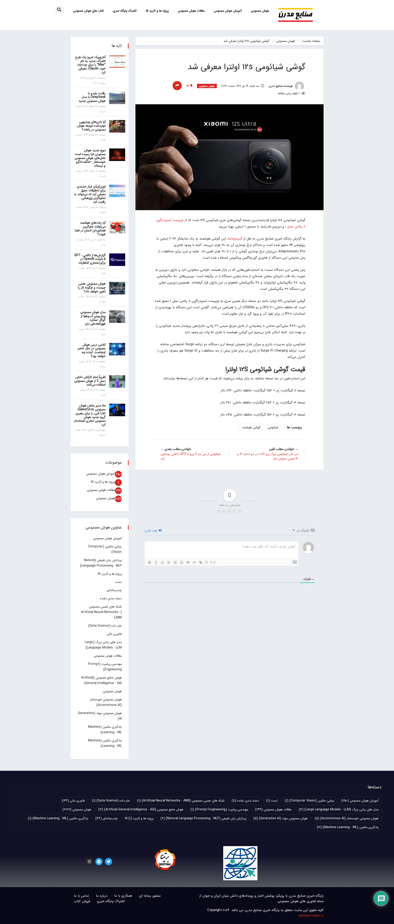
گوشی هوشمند (251, 427)
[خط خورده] (169, 562)
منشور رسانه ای (150, 895)
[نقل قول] (188, 562)
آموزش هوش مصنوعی (228, 10)
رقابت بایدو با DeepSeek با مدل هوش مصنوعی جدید (92, 97)
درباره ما (101, 895)
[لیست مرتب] (175, 562)
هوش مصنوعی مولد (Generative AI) (280, 818)
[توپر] (149, 562)
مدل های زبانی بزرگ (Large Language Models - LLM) (338, 809)
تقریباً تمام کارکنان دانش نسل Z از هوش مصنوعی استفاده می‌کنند (90, 381)
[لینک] (200, 562)
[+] (212, 562)
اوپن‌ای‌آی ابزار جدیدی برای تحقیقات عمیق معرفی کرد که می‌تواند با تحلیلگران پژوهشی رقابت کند (90, 194)
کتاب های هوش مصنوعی (88, 10)
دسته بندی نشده (111, 598)
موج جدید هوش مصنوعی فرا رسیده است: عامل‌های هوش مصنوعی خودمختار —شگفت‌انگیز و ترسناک (90, 158)
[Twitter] (108, 861)
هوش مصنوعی (260, 10)
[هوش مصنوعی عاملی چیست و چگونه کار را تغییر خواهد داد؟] (117, 288)
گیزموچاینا (235, 238)
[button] (59, 9)
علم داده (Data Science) (105, 625)
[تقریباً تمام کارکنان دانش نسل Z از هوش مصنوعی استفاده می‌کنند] (117, 381)
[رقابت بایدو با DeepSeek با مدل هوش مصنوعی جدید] (117, 98)
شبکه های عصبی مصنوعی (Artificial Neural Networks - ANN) (101, 612)
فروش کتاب (82, 901)
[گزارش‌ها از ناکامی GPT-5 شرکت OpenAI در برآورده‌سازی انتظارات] (117, 259)
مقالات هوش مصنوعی (191, 10)
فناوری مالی (114, 633)
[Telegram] (99, 861)
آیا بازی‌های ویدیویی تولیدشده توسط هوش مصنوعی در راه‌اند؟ (91, 125)
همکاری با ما (123, 895)
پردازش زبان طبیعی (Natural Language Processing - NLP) (203, 818)
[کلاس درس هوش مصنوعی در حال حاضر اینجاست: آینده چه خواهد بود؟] (117, 349)
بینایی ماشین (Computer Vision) (309, 800)
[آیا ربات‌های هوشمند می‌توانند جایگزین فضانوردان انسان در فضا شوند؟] (117, 227)
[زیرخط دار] (162, 562)
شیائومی (273, 427)
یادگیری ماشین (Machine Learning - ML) (58, 818)
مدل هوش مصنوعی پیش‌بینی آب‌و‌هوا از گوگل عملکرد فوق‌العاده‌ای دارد (93, 318)
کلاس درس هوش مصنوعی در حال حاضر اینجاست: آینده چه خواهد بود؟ (92, 350)
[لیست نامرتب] (181, 562)
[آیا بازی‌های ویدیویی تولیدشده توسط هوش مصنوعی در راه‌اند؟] (117, 126)
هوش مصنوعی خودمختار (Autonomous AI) (346, 818)
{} (206, 562)
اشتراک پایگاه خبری (125, 10)
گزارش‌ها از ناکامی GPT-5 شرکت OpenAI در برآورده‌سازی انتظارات (90, 259)
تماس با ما (81, 895)
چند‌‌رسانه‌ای (114, 590)
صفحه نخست (311, 40)
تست (118, 582)
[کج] (156, 562)
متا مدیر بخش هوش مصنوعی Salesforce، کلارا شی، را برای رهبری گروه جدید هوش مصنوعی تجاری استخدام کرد (90, 415)
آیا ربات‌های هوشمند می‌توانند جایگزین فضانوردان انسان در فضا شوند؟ (90, 228)
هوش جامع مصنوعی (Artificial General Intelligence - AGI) (140, 809)
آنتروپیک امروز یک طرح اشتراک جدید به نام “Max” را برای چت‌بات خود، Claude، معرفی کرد (90, 65)
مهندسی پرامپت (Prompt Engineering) (219, 809)
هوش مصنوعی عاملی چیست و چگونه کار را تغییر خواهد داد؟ (92, 287)
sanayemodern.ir (311, 915)
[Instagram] (89, 861)
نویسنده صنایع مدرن (281, 86)
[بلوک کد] (194, 562)
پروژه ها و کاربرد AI (157, 10)
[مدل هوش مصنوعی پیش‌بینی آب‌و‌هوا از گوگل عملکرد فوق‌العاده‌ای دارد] (117, 316)
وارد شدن (151, 530)
